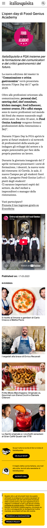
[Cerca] (43, 3)
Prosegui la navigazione (18, 516)
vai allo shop (21, 456)
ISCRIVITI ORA (21, 476)
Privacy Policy (13, 521)
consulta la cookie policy (14, 505)
